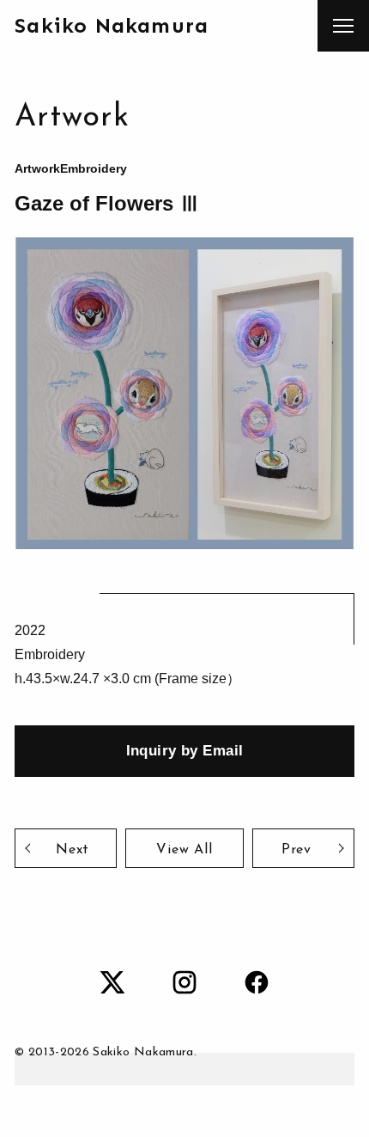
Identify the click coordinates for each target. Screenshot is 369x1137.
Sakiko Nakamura (112, 25)
